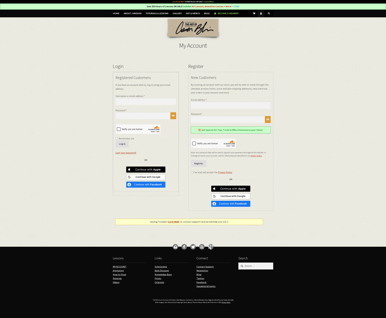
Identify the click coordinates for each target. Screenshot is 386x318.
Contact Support (205, 266)
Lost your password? (125, 152)
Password (125, 110)
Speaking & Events (205, 286)
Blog (198, 274)
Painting (117, 278)
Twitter (200, 278)
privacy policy (256, 155)
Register (198, 163)
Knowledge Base (163, 274)
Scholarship (161, 266)
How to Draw (119, 274)
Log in (122, 143)
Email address (203, 99)
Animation (118, 270)
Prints (158, 278)
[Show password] (173, 115)
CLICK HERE (173, 221)
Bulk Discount (162, 270)
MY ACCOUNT (120, 266)
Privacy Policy (225, 172)
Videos (116, 282)
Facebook (201, 282)
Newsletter (202, 270)
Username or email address (134, 96)
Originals (159, 282)
